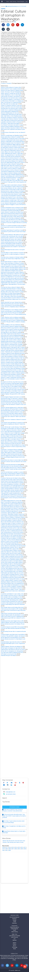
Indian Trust (14, 934)
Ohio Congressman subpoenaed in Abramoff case (12, 150)
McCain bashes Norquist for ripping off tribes (11, 261)
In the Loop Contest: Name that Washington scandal (13, 368)
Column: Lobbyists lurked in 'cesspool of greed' (11, 580)
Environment (14, 925)
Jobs (26, 1)
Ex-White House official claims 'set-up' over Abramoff (13, 132)
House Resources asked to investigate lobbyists (12, 560)
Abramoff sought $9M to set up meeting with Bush (12, 141)
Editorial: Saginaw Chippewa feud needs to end (11, 397)
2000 (9, 850)
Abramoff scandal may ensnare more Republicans (12, 209)
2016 (9, 847)
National (14, 940)
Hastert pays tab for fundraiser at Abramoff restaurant (13, 419)
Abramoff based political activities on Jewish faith (12, 369)
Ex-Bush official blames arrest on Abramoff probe (12, 207)
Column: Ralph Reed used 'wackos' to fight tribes (12, 153)
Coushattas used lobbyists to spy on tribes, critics (12, 593)
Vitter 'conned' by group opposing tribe (10, 542)
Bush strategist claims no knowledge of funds (11, 596)
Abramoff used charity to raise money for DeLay (12, 159)
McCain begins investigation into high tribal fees (12, 648)
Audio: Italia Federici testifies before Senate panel (12, 120)
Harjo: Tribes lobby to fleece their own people (11, 296)
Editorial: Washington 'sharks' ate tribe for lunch (11, 509)
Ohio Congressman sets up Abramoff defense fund (13, 146)
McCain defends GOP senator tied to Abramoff (11, 239)
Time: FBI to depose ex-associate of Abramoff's (12, 430)
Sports (14, 945)
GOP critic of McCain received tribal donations (11, 544)
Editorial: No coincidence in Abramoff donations (12, 117)
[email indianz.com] (4, 791)
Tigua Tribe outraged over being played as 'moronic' (12, 584)
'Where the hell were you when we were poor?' (11, 443)
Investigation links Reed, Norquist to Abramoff (11, 288)
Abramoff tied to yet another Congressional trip (12, 360)
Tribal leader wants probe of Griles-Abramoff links (12, 216)
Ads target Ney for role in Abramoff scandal (11, 332)
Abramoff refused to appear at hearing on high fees (13, 357)
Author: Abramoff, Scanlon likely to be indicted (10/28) (13, 545)
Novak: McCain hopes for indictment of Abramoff (12, 398)
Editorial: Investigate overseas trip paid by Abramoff (13, 490)
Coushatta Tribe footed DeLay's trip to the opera (12, 236)
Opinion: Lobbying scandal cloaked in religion (11, 434)
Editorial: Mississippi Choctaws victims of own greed (13, 249)
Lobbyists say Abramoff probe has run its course (12, 524)
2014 (16, 847)
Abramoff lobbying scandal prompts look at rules (12, 359)
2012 (22, 847)
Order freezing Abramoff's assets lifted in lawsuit (12, 532)
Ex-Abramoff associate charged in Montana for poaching (14, 222)
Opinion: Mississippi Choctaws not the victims (11, 240)
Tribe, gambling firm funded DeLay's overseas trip (12, 494)
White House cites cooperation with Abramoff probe (13, 129)
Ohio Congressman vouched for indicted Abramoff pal (13, 227)
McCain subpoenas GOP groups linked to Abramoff (12, 409)
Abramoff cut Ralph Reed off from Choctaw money (13, 276)
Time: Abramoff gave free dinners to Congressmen (12, 264)
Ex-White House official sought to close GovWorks (12, 198)
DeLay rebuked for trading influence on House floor (12, 575)
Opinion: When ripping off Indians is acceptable (11, 452)
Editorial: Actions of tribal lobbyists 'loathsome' (12, 587)
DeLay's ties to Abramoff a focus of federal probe (12, 440)
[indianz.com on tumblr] (20, 782)
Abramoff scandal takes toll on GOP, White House (12, 180)
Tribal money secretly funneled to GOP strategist (12, 609)
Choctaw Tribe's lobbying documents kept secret (12, 568)
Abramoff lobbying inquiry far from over (10, 113)
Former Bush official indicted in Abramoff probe (12, 192)
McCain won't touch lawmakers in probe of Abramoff (13, 379)
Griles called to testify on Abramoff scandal (11, 168)
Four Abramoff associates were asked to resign (12, 125)
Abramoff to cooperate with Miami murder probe (12, 225)
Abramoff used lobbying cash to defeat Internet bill (12, 176)
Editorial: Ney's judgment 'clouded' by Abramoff (11, 520)
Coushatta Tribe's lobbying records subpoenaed (12, 603)
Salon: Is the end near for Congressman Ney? (11, 102)
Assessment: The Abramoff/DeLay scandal (11, 449)
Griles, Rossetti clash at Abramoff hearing (10, 164)
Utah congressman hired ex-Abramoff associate (12, 215)
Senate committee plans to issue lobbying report (12, 311)
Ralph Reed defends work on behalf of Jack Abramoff (13, 246)
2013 (19, 847)
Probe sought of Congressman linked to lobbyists (12, 515)
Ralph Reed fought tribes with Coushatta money (12, 165)
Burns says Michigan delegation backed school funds (13, 457)
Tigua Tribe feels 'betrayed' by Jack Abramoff (11, 338)
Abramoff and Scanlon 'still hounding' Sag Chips (12, 403)
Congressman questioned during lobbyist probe (11, 526)
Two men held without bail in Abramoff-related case (13, 194)
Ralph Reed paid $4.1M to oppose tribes (10, 548)
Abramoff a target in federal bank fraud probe (11, 377)
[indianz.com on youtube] (15, 785)
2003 (25, 848)
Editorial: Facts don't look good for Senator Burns (12, 496)
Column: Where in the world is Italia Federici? (11, 152)
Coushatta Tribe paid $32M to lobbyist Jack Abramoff (13, 636)
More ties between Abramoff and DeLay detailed (12, 385)
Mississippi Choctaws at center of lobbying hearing (12, 320)
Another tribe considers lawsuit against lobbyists (12, 562)
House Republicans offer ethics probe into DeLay (12, 415)
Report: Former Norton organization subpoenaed (12, 502)
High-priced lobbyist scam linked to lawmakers (11, 536)
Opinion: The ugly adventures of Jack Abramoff (12, 155)
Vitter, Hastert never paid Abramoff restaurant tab (12, 422)
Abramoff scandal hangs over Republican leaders (12, 135)
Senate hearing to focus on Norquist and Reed (11, 342)
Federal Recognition (14, 927)
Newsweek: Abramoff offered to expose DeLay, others (13, 446)
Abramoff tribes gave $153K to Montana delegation (13, 350)
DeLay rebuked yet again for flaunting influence (11, 563)
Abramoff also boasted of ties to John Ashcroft (12, 197)
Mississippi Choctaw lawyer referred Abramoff (11, 533)
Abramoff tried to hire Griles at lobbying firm (11, 218)
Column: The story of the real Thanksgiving (11, 91)
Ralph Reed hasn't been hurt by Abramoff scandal (12, 336)
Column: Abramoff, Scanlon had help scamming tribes (13, 469)
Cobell (14, 921)
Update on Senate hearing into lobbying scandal (11, 318)
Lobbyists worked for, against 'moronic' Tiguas (11, 589)
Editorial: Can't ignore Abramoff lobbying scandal (12, 90)
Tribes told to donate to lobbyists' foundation (11, 586)
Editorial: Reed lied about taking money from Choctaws (13, 299)
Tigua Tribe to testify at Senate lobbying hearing (12, 539)
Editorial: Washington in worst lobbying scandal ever (12, 309)
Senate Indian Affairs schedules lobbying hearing (12, 174)
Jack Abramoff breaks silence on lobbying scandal (12, 376)
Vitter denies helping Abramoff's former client (11, 500)
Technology (14, 947)
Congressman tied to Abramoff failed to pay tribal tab (13, 416)
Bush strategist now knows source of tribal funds (12, 595)
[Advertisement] (14, 716)
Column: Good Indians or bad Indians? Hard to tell (12, 391)
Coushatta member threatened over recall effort (12, 601)
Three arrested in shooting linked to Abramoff (11, 195)
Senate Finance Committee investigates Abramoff (12, 481)
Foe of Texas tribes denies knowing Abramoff (11, 431)
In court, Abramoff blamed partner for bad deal (11, 203)
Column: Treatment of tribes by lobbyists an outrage (13, 445)
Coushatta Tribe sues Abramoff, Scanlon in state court (13, 404)
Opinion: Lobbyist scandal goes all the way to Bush (12, 556)
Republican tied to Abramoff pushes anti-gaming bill (12, 329)
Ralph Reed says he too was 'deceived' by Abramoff (13, 466)
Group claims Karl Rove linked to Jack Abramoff (12, 245)
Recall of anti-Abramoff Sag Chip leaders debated (12, 383)
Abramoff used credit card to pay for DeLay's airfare (13, 389)
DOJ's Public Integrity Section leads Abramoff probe (13, 333)
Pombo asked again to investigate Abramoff (11, 439)
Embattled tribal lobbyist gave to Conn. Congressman (13, 643)
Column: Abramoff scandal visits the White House (12, 212)
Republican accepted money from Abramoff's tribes (13, 143)
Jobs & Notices (14, 937)
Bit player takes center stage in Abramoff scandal (12, 291)
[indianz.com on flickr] (4, 785)
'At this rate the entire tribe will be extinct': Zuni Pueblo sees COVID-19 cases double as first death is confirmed (14, 816)
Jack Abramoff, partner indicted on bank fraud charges (13, 231)
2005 (19, 848)
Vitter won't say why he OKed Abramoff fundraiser (12, 482)
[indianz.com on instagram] (7, 785)
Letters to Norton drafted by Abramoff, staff (11, 158)
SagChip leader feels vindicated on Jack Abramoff (12, 282)
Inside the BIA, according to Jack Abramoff (11, 96)
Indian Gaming (13, 1)
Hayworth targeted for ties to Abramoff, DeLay (12, 266)
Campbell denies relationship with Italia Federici (11, 114)
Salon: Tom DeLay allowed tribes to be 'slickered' (12, 571)
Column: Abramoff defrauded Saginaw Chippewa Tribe (13, 267)
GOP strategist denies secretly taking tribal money (12, 607)
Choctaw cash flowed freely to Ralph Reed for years (13, 258)
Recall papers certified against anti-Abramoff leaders (13, 428)
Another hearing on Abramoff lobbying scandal (11, 326)
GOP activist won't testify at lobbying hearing (11, 335)
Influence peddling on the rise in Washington (11, 324)
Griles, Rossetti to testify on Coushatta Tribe (11, 167)
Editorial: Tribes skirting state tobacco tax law (13, 842)
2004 (22, 848)
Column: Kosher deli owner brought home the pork (12, 278)
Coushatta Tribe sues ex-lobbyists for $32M (11, 538)
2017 (6, 847)
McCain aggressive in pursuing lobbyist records (11, 637)
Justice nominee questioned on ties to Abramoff (12, 242)
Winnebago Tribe (13, 958)
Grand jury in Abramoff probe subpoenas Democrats (13, 353)
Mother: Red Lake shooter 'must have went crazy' (14, 840)
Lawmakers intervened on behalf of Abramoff (11, 122)
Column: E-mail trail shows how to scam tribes (11, 290)
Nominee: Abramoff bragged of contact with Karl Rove (13, 204)
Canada (14, 920)
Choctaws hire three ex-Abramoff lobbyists (11, 287)
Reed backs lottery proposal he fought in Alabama (12, 272)
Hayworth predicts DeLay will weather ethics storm (12, 487)
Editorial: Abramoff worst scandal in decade (11, 88)
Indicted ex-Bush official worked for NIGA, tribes (12, 189)
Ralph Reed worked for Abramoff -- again (10, 179)
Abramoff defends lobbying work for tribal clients (12, 407)
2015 (12, 847)
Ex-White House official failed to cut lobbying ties (12, 100)
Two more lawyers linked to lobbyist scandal (11, 550)
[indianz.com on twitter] (7, 782)
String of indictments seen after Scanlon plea (11, 106)
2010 (3, 848)
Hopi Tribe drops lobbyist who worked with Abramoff (13, 279)
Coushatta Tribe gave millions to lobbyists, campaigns (13, 321)
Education (14, 923)
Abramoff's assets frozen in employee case (11, 541)
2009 (6, 848)
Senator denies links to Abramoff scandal (10, 137)
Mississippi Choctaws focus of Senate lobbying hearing (13, 314)
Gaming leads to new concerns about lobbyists (11, 345)
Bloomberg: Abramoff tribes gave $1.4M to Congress (13, 347)
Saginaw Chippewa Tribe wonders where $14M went (12, 622)
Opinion (3, 8)
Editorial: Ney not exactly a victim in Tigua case (11, 527)
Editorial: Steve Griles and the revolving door (11, 156)
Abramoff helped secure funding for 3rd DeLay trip (12, 455)
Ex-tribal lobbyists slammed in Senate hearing (11, 577)
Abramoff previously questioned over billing (10, 464)
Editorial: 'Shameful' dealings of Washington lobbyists (13, 517)
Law (14, 938)
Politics (14, 944)
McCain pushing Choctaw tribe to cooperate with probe (13, 631)
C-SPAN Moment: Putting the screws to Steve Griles (13, 138)
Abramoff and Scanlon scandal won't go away (11, 518)
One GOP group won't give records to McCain (11, 401)
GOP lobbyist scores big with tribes (9, 654)
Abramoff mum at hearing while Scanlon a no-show (12, 578)
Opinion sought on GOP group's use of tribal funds (12, 330)
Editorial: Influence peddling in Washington (10, 126)
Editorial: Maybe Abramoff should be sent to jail (12, 275)
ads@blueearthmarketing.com (13, 6)
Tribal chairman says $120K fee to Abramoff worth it (13, 618)
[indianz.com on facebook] (4, 782)
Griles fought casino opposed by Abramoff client (12, 491)
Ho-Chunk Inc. (11, 957)
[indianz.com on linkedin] (11, 785)
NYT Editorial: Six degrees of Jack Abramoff (11, 99)
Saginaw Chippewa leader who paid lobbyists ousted (13, 615)
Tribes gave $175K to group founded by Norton (11, 503)
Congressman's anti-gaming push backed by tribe (12, 557)
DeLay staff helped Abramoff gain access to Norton (13, 162)
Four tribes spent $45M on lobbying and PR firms (12, 652)
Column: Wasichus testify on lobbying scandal (11, 317)
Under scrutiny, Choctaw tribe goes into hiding (11, 312)
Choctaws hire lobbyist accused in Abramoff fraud (12, 297)
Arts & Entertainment (14, 917)
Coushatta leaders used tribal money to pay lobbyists (13, 634)
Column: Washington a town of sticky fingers (11, 94)
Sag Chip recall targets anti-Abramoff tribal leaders (12, 508)
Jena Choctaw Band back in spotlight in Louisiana (12, 472)
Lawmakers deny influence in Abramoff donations (12, 119)
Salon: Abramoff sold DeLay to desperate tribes (12, 451)
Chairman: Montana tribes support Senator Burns (12, 479)
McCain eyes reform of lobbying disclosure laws (12, 530)
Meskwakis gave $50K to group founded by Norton (12, 400)
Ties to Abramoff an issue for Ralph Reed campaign (13, 433)
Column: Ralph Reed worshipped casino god (11, 270)
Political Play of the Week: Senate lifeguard (11, 293)
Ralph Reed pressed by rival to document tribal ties (12, 303)
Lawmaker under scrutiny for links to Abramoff (11, 339)
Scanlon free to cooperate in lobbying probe (11, 109)
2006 (16, 848)
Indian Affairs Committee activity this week (11, 613)
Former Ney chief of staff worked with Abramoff (12, 535)
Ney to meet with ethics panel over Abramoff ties (12, 521)
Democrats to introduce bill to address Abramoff (12, 413)
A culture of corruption (6, 83)
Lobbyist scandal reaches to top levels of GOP (11, 566)
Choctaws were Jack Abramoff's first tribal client (12, 219)
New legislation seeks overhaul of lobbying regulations (13, 373)
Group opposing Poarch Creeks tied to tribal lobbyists (13, 590)
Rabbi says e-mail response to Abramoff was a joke (13, 273)
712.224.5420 (23, 6)
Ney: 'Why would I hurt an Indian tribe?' (9, 103)
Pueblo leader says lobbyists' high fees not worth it (12, 572)
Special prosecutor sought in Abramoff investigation (13, 191)
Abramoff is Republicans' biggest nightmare (11, 144)
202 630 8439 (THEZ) (11, 794)
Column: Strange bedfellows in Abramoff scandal (12, 488)
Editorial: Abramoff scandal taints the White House (12, 201)
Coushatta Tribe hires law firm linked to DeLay (11, 478)
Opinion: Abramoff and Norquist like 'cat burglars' (12, 344)
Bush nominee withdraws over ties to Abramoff (12, 188)
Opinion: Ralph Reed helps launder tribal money (11, 294)
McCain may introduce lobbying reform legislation (12, 161)
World (14, 948)
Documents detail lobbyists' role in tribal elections (12, 569)
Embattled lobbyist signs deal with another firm (11, 642)
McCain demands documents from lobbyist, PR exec (12, 624)
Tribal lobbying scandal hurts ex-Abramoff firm (11, 505)
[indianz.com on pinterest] (23, 782)
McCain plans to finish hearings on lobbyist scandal (12, 473)
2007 (12, 848)
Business (14, 918)
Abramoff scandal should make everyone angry (11, 140)
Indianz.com (17, 970)
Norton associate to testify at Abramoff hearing (12, 170)
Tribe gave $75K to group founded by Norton (11, 493)
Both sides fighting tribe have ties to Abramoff (11, 467)
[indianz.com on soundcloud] (11, 782)
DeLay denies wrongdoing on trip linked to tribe (11, 484)
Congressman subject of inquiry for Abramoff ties (12, 523)
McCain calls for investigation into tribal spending (12, 651)
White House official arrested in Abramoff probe (12, 213)
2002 (3, 850)
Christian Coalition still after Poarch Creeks (11, 553)
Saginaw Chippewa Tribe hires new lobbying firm (12, 646)
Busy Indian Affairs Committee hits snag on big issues (13, 610)
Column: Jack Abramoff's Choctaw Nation (10, 305)
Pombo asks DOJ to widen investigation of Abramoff (13, 254)
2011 (25, 847)
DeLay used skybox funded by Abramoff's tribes (12, 412)
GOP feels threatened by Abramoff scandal (11, 177)
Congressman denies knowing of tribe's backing (12, 554)
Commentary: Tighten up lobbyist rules (9, 512)
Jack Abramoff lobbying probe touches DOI (11, 171)
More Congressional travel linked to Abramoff (11, 374)
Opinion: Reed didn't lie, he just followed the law (11, 302)
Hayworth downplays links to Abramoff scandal (12, 281)
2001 (6, 850)
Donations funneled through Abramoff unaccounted (13, 511)
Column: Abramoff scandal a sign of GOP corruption (13, 200)
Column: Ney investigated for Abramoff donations (12, 356)
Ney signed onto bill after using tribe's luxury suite (12, 382)
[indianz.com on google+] (16, 782)
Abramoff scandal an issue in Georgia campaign (12, 362)
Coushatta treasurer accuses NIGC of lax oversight (12, 627)
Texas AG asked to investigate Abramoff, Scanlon (12, 574)
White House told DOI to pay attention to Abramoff (12, 327)
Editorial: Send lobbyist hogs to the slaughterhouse (12, 583)
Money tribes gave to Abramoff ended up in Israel (12, 392)
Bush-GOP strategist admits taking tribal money (12, 598)
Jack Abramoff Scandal (14, 935)
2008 (9, 848)
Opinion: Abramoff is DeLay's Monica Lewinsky (11, 442)
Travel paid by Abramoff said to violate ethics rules (12, 371)
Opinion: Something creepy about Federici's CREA (12, 128)
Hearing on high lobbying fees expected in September (13, 604)
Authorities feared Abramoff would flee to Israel (12, 230)
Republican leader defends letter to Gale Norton (11, 341)
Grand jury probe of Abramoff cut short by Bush (12, 237)
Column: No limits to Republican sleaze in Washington (13, 306)
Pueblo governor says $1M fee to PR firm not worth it (13, 649)
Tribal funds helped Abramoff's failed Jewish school (13, 348)
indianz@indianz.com (10, 791)
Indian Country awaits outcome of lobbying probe (12, 616)
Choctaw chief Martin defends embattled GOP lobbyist (13, 628)
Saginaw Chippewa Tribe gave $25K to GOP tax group (13, 394)
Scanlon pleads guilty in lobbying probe (9, 111)
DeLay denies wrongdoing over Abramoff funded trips (13, 424)
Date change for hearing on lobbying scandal (11, 173)
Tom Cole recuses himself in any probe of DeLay (12, 366)
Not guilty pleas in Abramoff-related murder (11, 147)
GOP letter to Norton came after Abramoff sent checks (13, 461)
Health (14, 930)
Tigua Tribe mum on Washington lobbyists (10, 559)
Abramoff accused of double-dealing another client (12, 363)
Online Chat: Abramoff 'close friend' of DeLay (11, 551)
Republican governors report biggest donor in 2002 (12, 621)
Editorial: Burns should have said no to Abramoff (12, 437)
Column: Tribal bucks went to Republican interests (12, 351)
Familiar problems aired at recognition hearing (11, 354)
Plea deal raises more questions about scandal (11, 97)
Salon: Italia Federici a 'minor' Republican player (11, 116)
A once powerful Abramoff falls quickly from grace (12, 234)
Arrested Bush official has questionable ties (11, 210)
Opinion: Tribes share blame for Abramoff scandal (12, 263)
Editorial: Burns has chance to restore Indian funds (12, 460)
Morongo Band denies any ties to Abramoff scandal (13, 410)
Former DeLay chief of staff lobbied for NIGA (11, 386)
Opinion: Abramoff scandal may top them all (11, 93)
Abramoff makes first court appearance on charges (13, 221)
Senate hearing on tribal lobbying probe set (10, 600)
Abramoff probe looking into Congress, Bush (11, 87)
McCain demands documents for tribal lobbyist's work (13, 639)
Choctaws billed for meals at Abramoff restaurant (12, 252)
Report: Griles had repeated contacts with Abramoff (13, 149)
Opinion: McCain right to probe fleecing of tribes (12, 427)
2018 (3, 847)
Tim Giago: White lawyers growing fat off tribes (12, 388)
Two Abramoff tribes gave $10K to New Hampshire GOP (13, 182)
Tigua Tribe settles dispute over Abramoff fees (11, 506)
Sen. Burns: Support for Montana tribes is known (12, 436)
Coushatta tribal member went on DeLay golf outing (13, 365)
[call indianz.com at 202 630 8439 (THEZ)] (4, 793)
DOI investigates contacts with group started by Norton (13, 497)
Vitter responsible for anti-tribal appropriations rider (12, 485)
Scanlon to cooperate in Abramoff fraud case (11, 105)
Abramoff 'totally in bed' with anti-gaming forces (12, 529)
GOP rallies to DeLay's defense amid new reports (12, 454)
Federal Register (20, 1)
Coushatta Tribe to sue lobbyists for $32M (11, 565)
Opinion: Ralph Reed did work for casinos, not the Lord (13, 475)
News (7, 1)
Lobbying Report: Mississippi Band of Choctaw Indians (13, 284)
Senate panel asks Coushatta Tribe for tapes (11, 547)
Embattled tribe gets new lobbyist (8, 655)
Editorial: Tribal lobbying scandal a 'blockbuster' (11, 243)
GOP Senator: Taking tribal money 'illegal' (10, 123)
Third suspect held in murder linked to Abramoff (12, 185)
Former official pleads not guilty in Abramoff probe (12, 186)
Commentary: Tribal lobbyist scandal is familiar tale (12, 514)
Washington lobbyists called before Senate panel (12, 581)
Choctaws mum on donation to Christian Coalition (12, 257)
